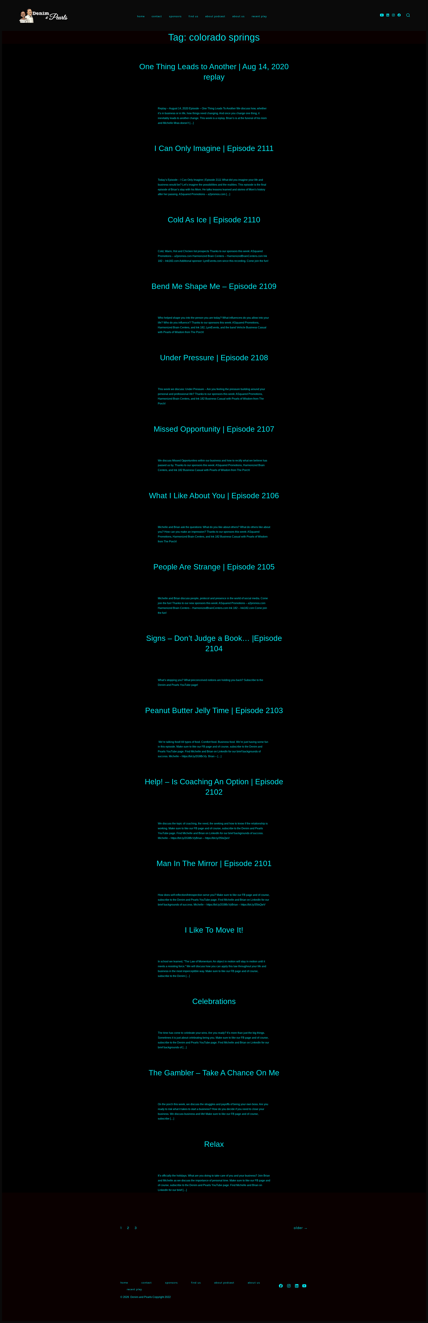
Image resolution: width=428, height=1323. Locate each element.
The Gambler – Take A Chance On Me (214, 1072)
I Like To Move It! (214, 930)
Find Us (193, 16)
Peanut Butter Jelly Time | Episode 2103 (214, 710)
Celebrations (214, 1001)
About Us (238, 16)
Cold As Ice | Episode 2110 (214, 219)
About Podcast (215, 16)
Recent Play (259, 16)
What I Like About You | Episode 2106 (214, 495)
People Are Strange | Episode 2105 (214, 566)
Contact (157, 16)
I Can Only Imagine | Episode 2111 (214, 148)
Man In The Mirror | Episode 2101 (214, 863)
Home (141, 16)
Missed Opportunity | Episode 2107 (214, 429)
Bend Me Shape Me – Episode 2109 (214, 286)
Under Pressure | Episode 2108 (214, 357)
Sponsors (175, 16)
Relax (214, 1144)
